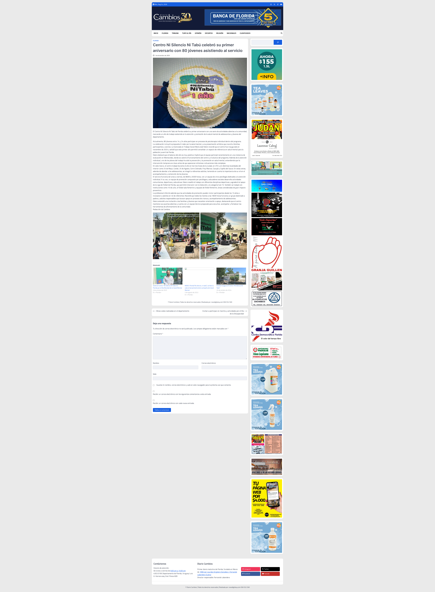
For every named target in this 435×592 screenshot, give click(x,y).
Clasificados (245, 33)
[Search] (281, 33)
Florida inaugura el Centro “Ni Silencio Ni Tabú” (229, 286)
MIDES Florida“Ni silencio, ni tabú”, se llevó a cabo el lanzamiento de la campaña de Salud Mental (199, 287)
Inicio (156, 33)
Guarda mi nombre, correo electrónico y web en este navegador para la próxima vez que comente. (193, 385)
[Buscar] (278, 42)
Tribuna (175, 33)
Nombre (156, 363)
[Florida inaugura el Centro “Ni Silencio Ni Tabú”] (231, 276)
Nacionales (231, 33)
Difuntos (209, 33)
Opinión (198, 33)
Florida (165, 33)
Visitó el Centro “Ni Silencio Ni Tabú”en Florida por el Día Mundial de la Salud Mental (167, 286)
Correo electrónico (209, 363)
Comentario (158, 333)
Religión (219, 33)
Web (154, 374)
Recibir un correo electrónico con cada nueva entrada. (173, 403)
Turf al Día (186, 33)
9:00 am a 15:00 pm (178, 570)
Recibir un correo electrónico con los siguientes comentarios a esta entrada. (182, 394)
